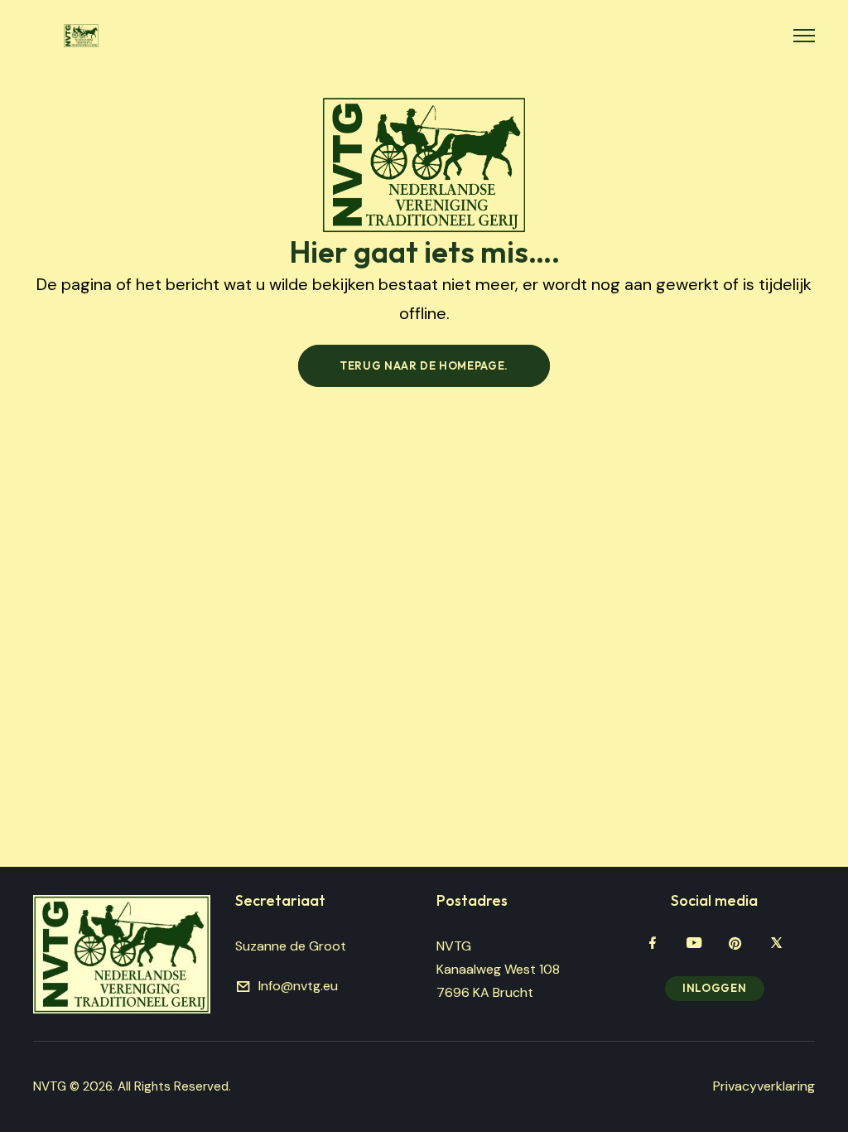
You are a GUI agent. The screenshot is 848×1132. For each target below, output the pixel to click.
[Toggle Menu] (804, 35)
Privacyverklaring (764, 1086)
